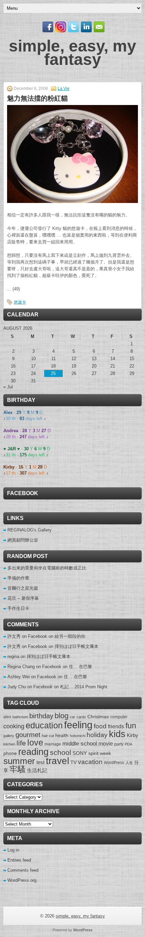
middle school (79, 743)
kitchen (9, 744)
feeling (78, 724)
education (44, 725)
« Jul (8, 386)
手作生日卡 (18, 608)
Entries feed (19, 860)
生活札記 (37, 770)
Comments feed (22, 870)
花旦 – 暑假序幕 (23, 598)
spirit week (99, 753)
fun (130, 725)
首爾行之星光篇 (22, 588)
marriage (53, 744)
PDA (128, 744)
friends (116, 726)
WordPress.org (21, 880)
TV (73, 762)
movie (105, 743)
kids (117, 734)
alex (7, 717)
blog (61, 716)
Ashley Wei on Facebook (31, 676)
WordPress (114, 762)
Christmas (98, 716)
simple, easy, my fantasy (72, 52)
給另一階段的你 (70, 636)
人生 (129, 763)
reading (33, 752)
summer (19, 761)
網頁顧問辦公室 (22, 540)
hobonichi (77, 736)
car (72, 717)
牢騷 (17, 769)
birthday (41, 716)
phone (10, 753)
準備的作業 (18, 578)
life (21, 743)
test (40, 762)
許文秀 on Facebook (27, 636)
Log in (13, 850)
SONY (79, 753)
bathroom (20, 717)
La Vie (63, 88)
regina (13, 656)
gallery (8, 736)
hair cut (48, 736)
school (60, 752)
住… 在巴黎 (80, 666)
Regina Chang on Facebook (34, 666)
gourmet (28, 734)
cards (81, 717)
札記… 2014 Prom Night (83, 686)
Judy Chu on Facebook (30, 686)
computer (118, 717)
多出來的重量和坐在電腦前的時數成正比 (46, 567)
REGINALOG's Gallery (29, 529)
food (100, 726)
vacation (90, 761)
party (118, 744)
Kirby (132, 735)
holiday (97, 734)
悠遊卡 (20, 302)
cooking (13, 726)
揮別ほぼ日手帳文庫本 (76, 646)
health (61, 735)
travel (57, 761)
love (35, 742)
